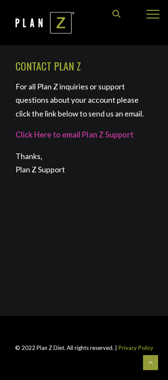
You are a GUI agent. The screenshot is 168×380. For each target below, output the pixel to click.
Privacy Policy (135, 347)
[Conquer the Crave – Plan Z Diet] (45, 23)
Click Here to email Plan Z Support (75, 134)
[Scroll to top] (151, 361)
